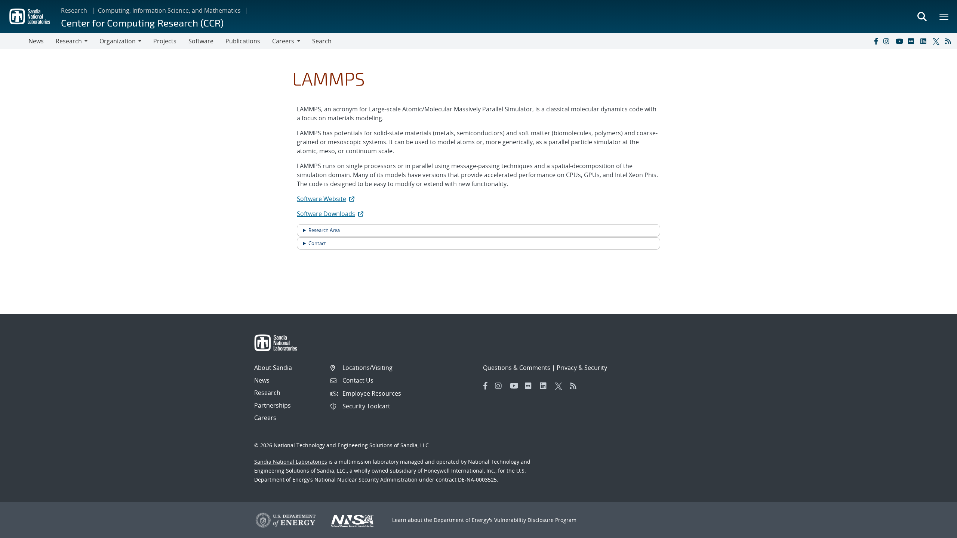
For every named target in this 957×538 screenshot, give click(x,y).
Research (74, 10)
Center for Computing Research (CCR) (142, 22)
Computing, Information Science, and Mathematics (169, 10)
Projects (164, 41)
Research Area (324, 230)
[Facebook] (875, 41)
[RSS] (949, 41)
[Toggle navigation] (14, 41)
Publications (242, 41)
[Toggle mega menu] (944, 16)
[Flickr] (912, 41)
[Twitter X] (937, 41)
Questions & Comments (516, 368)
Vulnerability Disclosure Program (535, 519)
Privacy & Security (582, 368)
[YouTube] (900, 41)
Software (200, 41)
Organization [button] (117, 41)
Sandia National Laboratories (290, 461)
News (36, 41)
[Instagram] (887, 41)
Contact (317, 243)
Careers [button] (283, 41)
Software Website (321, 199)
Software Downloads (326, 214)
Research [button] (69, 41)
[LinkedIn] (924, 41)
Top (934, 529)
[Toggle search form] (922, 16)
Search (322, 41)
